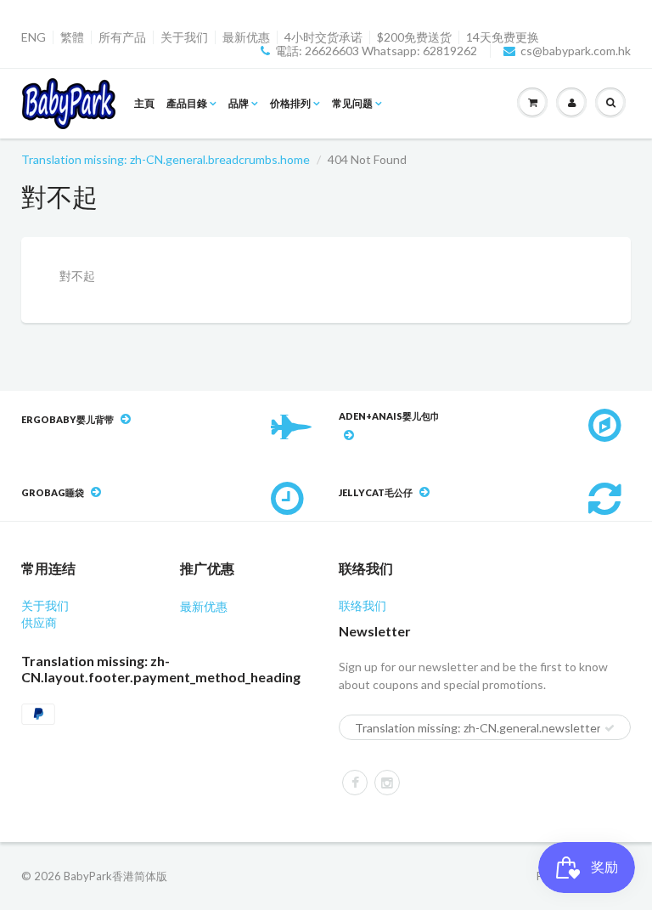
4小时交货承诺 (323, 37)
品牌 (238, 103)
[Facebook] (355, 782)
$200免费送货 (414, 37)
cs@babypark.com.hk (575, 51)
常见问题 (352, 103)
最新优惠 (246, 37)
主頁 (144, 103)
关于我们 (184, 37)
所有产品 (122, 37)
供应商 (39, 622)
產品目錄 (186, 103)
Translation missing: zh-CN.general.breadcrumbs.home (165, 159)
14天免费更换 (502, 37)
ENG (33, 37)
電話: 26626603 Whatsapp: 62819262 (376, 51)
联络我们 (362, 605)
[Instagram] (387, 782)
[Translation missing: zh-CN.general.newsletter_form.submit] (609, 728)
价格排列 (290, 103)
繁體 (72, 37)
